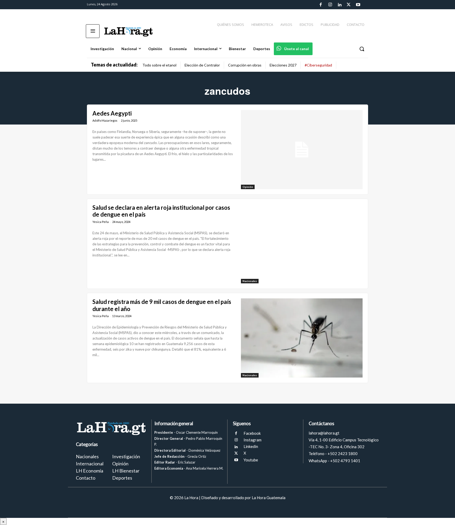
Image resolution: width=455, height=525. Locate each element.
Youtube (251, 459)
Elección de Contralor (202, 65)
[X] (236, 453)
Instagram (252, 439)
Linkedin (251, 446)
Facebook (252, 433)
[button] (361, 48)
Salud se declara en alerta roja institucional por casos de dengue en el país (161, 211)
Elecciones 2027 (283, 65)
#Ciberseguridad (318, 65)
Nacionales (250, 281)
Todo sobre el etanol (159, 65)
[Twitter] (349, 5)
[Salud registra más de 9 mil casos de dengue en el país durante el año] (302, 338)
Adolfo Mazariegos (104, 120)
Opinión (248, 186)
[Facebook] (321, 5)
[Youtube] (358, 5)
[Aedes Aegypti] (302, 149)
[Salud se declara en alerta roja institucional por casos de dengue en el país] (302, 243)
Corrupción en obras (244, 65)
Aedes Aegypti (112, 113)
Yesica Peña (100, 221)
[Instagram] (330, 5)
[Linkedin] (339, 5)
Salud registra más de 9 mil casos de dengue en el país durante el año (161, 305)
